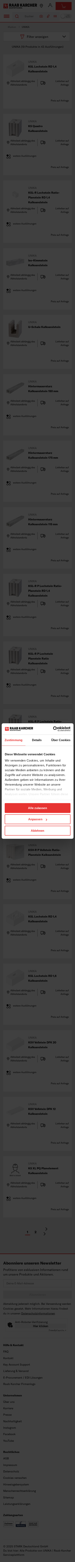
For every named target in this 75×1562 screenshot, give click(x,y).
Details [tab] (37, 740)
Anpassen (35, 819)
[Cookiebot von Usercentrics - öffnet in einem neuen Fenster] (53, 728)
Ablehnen (37, 830)
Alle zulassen (37, 808)
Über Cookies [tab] (60, 740)
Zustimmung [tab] (13, 740)
